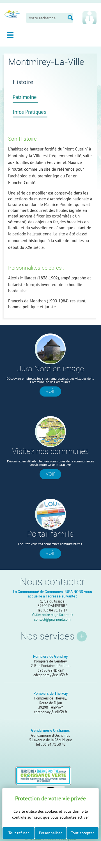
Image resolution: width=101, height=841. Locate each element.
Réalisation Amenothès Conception (50, 839)
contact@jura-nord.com (52, 619)
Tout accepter (82, 832)
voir (50, 391)
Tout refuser (18, 832)
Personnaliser (50, 832)
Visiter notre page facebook (52, 614)
